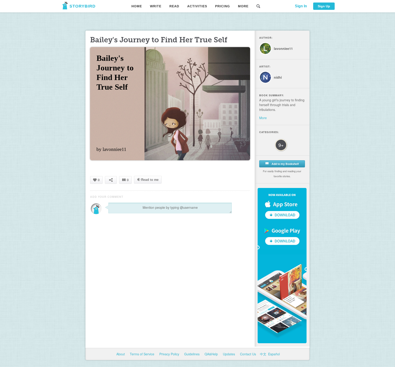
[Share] (111, 180)
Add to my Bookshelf (285, 164)
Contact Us (248, 354)
